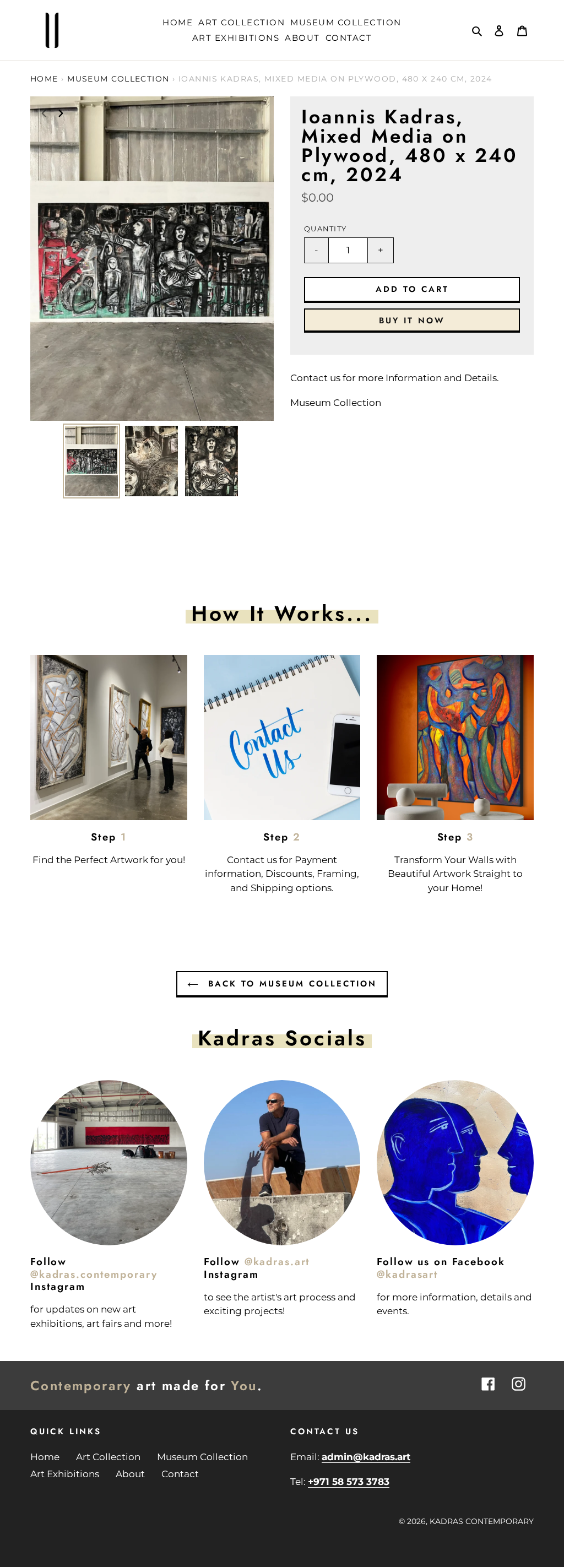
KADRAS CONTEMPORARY (482, 1521)
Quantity (325, 229)
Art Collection (108, 1456)
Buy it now (412, 321)
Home (44, 79)
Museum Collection (118, 79)
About (130, 1473)
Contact (180, 1473)
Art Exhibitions (64, 1473)
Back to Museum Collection (290, 984)
